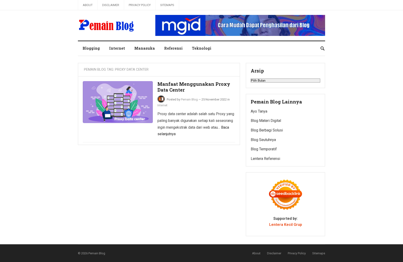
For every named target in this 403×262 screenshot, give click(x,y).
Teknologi (201, 48)
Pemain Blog (189, 99)
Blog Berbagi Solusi (267, 130)
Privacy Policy (140, 5)
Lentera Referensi (265, 158)
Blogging (91, 48)
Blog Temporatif (264, 149)
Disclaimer (110, 5)
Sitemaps (167, 5)
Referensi (173, 48)
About (88, 5)
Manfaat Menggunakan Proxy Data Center (193, 87)
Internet (117, 48)
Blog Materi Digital (266, 120)
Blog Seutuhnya (263, 140)
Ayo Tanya (259, 111)
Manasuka (144, 48)
